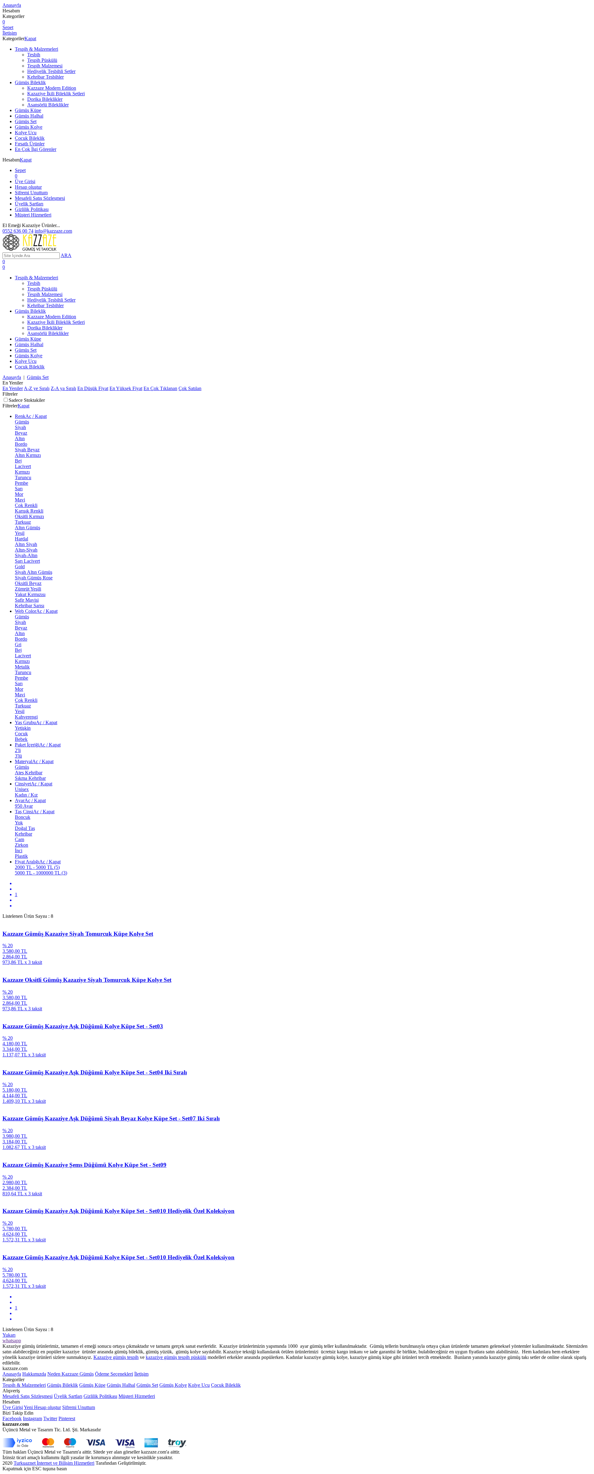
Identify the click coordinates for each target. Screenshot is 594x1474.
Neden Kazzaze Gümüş (70, 1374)
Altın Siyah (26, 544)
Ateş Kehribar (28, 772)
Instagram (32, 1418)
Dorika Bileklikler (44, 99)
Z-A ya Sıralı (63, 388)
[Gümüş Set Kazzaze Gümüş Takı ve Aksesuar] (30, 249)
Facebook (12, 1418)
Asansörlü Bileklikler (48, 104)
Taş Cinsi (34, 811)
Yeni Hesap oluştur (42, 1407)
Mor (19, 494)
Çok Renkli (26, 505)
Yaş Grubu (36, 722)
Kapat (30, 38)
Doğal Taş (25, 828)
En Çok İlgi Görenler (35, 149)
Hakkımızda (34, 1374)
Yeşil (19, 533)
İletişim (141, 1374)
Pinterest (66, 1418)
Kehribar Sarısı (29, 605)
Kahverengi (26, 717)
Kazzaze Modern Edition (51, 88)
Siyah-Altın (26, 555)
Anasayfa (11, 377)
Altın (20, 438)
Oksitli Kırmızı (29, 516)
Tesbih (33, 54)
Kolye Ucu (26, 132)
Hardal (21, 538)
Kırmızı (22, 472)
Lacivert (23, 466)
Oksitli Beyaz (28, 583)
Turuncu (23, 477)
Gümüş (22, 421)
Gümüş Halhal (29, 115)
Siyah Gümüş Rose (34, 577)
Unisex (22, 789)
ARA (66, 255)
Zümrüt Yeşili (28, 588)
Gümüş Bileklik (30, 82)
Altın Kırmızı (28, 455)
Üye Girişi (25, 181)
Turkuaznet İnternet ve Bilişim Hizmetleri (54, 1463)
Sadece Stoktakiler (27, 400)
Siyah (20, 427)
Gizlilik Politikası (32, 209)
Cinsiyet (33, 783)
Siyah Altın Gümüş (33, 572)
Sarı (19, 488)
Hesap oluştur (28, 187)
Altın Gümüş (27, 527)
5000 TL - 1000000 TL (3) (41, 872)
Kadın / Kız (26, 794)
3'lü (18, 755)
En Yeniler (12, 388)
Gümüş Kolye (28, 127)
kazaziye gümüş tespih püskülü (176, 1357)
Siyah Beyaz (27, 449)
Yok (19, 822)
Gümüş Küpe (28, 110)
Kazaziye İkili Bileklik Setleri (56, 93)
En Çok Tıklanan (160, 388)
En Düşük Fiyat (92, 388)
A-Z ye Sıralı (37, 388)
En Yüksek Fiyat (126, 388)
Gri (18, 644)
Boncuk (22, 817)
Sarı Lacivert (27, 561)
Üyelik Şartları (29, 203)
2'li (18, 750)
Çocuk (21, 733)
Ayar (30, 800)
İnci (18, 850)
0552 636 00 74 (17, 231)
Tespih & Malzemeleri (36, 49)
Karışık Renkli (29, 511)
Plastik (21, 856)
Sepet (20, 173)
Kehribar (23, 833)
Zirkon (21, 845)
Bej (18, 460)
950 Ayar (24, 806)
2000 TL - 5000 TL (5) (37, 867)
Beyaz (21, 433)
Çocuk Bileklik (30, 138)
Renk (31, 416)
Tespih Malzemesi (44, 65)
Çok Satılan (190, 388)
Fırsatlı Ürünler (30, 143)
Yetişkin (23, 728)
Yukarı (8, 1335)
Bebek (21, 739)
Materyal (34, 761)
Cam (19, 839)
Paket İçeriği (38, 744)
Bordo (21, 444)
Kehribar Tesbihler (45, 77)
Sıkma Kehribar (30, 778)
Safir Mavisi (27, 600)
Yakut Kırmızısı (30, 594)
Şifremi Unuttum (31, 192)
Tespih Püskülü (42, 60)
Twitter (50, 1418)
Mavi (20, 499)
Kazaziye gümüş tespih (116, 1357)
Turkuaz (23, 522)
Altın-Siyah (26, 549)
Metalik (22, 666)
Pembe (21, 483)
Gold (20, 566)
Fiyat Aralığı (38, 861)
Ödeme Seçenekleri (114, 1374)
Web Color (36, 611)
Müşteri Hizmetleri (33, 214)
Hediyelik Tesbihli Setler (51, 71)
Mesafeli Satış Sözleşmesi (40, 198)
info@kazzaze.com (53, 231)
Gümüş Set (26, 121)
